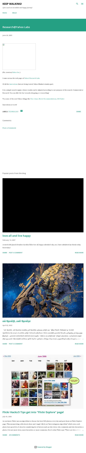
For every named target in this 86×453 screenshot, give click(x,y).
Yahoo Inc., (16, 72)
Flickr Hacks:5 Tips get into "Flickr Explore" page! (33, 412)
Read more (79, 253)
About (14, 13)
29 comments (14, 435)
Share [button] (78, 112)
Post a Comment (9, 128)
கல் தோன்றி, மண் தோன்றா (17, 321)
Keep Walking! (12, 3)
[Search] (77, 4)
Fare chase (34, 99)
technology (13, 112)
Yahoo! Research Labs (32, 78)
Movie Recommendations (47, 99)
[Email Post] (21, 112)
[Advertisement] (43, 150)
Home (5, 13)
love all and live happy (17, 235)
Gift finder (60, 99)
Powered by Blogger (44, 447)
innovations (13, 84)
